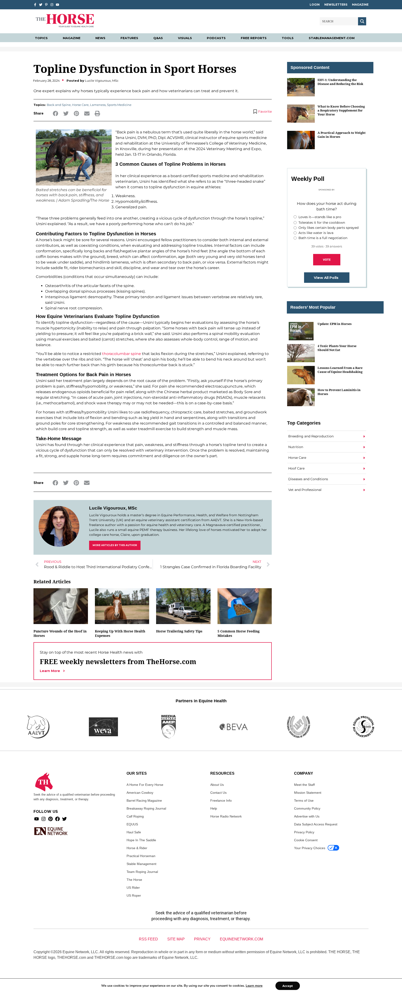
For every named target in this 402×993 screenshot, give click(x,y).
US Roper (134, 895)
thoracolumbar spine (121, 353)
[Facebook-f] (35, 4)
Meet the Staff (304, 785)
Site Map (176, 939)
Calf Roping (135, 816)
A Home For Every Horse (145, 785)
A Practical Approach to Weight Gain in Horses (341, 135)
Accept (287, 986)
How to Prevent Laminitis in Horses (339, 392)
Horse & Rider (137, 848)
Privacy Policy (304, 832)
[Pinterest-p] (46, 4)
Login (315, 4)
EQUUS (132, 824)
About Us (217, 785)
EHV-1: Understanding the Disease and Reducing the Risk (340, 82)
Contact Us (218, 792)
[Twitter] (40, 4)
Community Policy (307, 808)
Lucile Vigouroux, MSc (113, 508)
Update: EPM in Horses (335, 324)
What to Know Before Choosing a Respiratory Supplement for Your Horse (341, 110)
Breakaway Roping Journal (146, 808)
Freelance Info (221, 800)
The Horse (134, 880)
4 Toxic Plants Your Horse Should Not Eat (337, 348)
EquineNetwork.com (241, 939)
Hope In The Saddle (141, 840)
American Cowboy (140, 792)
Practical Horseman (141, 856)
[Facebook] (57, 819)
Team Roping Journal (142, 872)
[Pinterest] (50, 819)
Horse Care (80, 105)
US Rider (133, 887)
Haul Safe (134, 832)
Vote (327, 259)
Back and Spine (59, 105)
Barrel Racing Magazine (144, 800)
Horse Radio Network (226, 816)
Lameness (98, 105)
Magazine (360, 4)
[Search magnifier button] (362, 21)
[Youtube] (36, 819)
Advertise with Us (306, 816)
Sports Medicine (119, 105)
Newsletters (335, 4)
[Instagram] (52, 4)
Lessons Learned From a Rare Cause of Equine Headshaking (340, 370)
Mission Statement (307, 792)
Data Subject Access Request (315, 824)
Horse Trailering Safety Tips (179, 631)
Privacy (202, 939)
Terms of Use (304, 800)
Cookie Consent (306, 840)
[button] (55, 113)
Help (213, 808)
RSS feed (148, 939)
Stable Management (141, 864)
